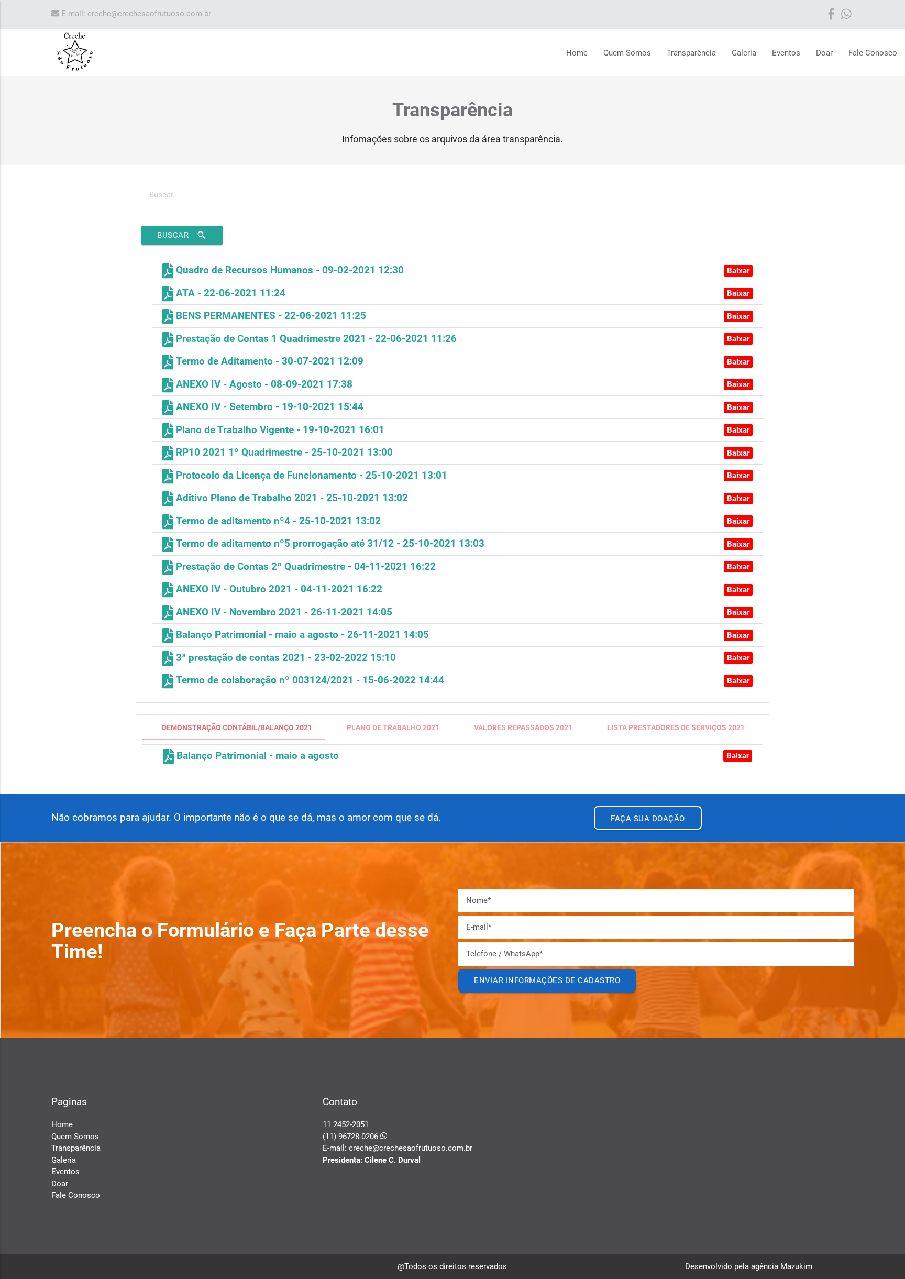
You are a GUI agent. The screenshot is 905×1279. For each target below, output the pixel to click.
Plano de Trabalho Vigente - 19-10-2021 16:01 (278, 430)
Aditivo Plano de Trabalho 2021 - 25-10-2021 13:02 (290, 498)
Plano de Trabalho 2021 (393, 727)
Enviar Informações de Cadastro (547, 980)
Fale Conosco (872, 53)
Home (577, 53)
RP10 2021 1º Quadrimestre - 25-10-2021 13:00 (283, 452)
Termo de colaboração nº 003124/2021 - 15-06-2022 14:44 (308, 680)
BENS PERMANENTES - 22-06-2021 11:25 (269, 316)
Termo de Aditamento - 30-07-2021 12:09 (268, 361)
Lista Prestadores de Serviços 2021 (676, 727)
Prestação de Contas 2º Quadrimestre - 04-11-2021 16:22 (304, 566)
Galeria (744, 53)
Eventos (786, 53)
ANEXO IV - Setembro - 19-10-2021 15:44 (268, 407)
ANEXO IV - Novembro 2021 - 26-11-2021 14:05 (282, 612)
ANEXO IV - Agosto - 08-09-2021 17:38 (262, 384)
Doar (824, 53)
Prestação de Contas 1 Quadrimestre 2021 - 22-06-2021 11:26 (315, 339)
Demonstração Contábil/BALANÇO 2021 (237, 727)
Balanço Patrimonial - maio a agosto (256, 756)
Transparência (691, 53)
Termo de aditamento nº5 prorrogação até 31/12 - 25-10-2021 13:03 (328, 543)
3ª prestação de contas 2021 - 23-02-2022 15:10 (284, 658)
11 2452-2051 (346, 1124)
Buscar (182, 235)
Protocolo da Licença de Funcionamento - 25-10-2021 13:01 (310, 475)
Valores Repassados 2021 (523, 727)
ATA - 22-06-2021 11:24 (229, 293)
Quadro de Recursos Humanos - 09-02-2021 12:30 (288, 270)
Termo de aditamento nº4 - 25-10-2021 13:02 (277, 521)
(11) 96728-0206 (351, 1136)
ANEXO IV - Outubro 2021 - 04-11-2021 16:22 (277, 589)
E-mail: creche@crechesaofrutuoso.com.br (135, 13)
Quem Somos (627, 53)
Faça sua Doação (648, 818)
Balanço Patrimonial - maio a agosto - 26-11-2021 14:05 (301, 635)
